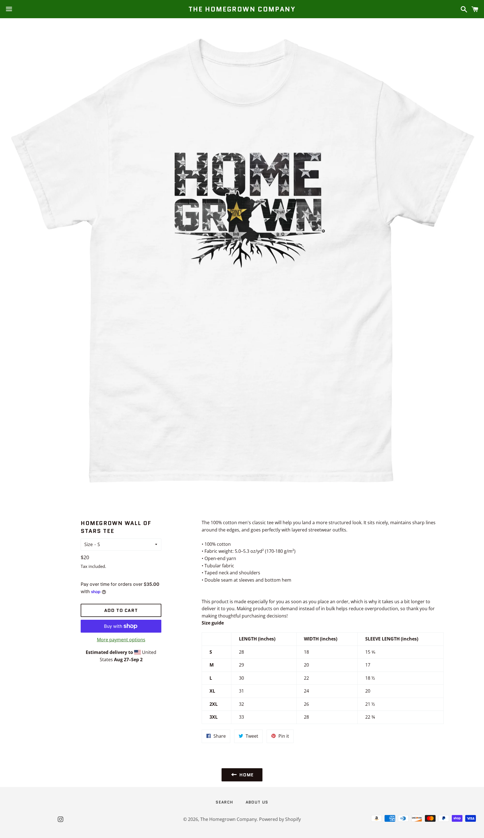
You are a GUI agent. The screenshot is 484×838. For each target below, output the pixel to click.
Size (88, 544)
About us (257, 802)
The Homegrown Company (242, 9)
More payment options (121, 640)
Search (224, 802)
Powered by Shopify (280, 819)
